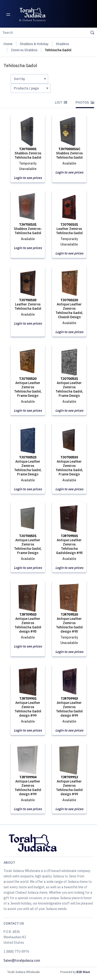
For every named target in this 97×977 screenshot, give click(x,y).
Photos (83, 102)
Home (8, 44)
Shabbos (62, 44)
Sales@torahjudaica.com (22, 960)
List (59, 102)
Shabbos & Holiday (34, 44)
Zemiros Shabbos (24, 50)
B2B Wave (83, 972)
